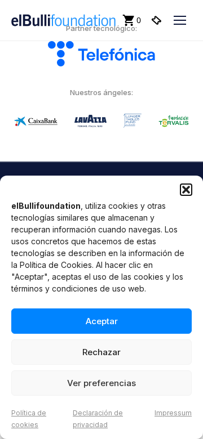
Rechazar (101, 352)
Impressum (173, 413)
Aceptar (102, 321)
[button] (186, 189)
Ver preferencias (101, 383)
